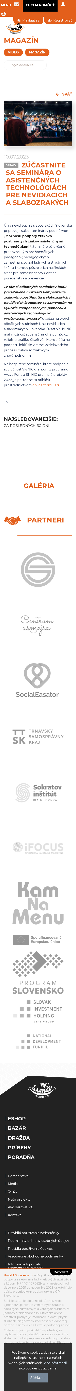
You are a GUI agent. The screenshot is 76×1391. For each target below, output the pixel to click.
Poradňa (21, 1157)
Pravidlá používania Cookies (30, 1249)
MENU (6, 5)
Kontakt (14, 1215)
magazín (37, 52)
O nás (12, 1191)
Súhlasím (38, 1378)
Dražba (19, 1138)
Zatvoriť (61, 1272)
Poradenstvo (18, 1176)
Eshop (17, 1119)
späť (66, 94)
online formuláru (46, 385)
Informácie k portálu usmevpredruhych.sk (25, 1266)
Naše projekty (19, 1199)
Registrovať (62, 20)
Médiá (13, 1184)
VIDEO (13, 52)
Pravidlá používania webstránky (33, 1233)
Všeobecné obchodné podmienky (35, 1256)
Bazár (17, 1128)
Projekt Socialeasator (19, 1275)
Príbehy (19, 1148)
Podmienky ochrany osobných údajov (38, 1241)
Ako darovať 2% (20, 1207)
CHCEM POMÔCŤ (40, 5)
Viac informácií (55, 1363)
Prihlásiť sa (30, 20)
